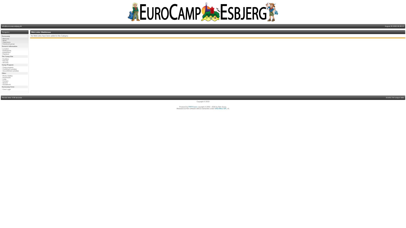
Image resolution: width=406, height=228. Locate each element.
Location (6, 49)
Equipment (6, 52)
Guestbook (7, 84)
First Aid (5, 61)
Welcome (6, 39)
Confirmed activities (10, 69)
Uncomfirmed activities (11, 71)
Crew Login (7, 89)
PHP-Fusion (193, 107)
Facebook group (9, 44)
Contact (5, 81)
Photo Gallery (8, 76)
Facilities (6, 59)
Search (5, 83)
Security (5, 62)
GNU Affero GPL (221, 108)
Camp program (8, 67)
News (5, 40)
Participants (7, 50)
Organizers (6, 42)
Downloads (7, 77)
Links (4, 79)
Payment (6, 54)
